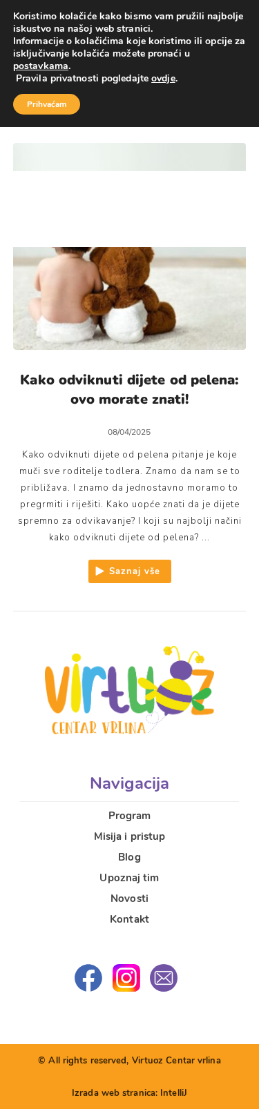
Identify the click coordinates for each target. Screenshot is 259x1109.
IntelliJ (173, 1093)
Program (129, 816)
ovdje (163, 78)
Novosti (129, 898)
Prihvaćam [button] (46, 104)
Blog (129, 857)
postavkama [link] (40, 65)
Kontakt (129, 919)
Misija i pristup (130, 836)
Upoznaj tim (129, 878)
